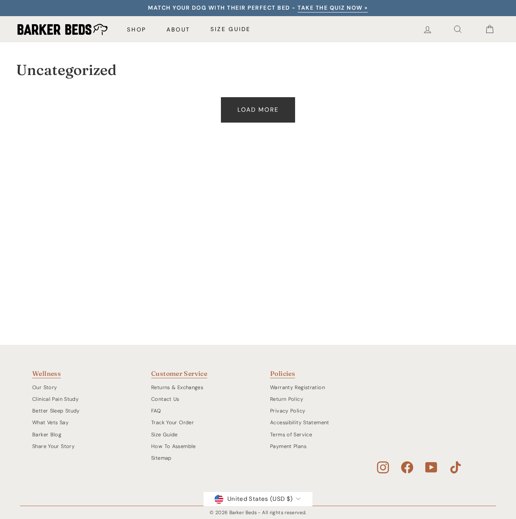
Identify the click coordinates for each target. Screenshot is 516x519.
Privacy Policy (287, 410)
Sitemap (161, 457)
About (178, 29)
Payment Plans (288, 446)
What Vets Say (50, 422)
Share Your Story (53, 446)
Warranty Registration (297, 387)
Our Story (44, 387)
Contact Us (165, 399)
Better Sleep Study (56, 410)
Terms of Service (291, 434)
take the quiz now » (333, 7)
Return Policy (286, 399)
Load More (258, 110)
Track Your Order (172, 422)
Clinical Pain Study (55, 399)
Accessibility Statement (299, 422)
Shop (136, 29)
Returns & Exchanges (177, 387)
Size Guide (230, 29)
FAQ (156, 410)
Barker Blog (46, 434)
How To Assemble (173, 446)
